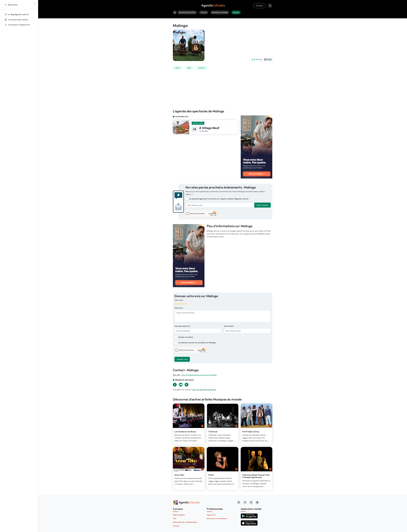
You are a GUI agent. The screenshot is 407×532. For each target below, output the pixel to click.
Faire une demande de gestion (204, 389)
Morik (211, 475)
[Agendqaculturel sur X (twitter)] (239, 502)
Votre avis (178, 308)
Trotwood (212, 431)
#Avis (189, 68)
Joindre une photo (185, 337)
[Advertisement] (222, 89)
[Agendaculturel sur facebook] (245, 502)
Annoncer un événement (217, 518)
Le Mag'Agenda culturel (17, 14)
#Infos (177, 68)
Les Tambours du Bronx (185, 431)
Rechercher (11, 5)
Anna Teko (179, 475)
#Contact (201, 68)
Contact (176, 526)
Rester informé (262, 205)
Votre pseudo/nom (182, 326)
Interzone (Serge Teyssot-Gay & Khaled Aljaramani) (256, 476)
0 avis (269, 59)
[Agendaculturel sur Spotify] (257, 502)
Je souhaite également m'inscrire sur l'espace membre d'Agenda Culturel (219, 199)
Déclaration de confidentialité (185, 522)
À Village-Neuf (209, 128)
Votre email (228, 326)
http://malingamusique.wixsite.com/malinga (199, 375)
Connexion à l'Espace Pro (17, 25)
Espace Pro (211, 515)
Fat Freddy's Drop (250, 431)
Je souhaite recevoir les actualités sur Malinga (197, 343)
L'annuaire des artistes (16, 19)
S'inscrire (259, 6)
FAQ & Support (179, 515)
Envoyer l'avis (182, 359)
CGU (174, 518)
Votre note (178, 300)
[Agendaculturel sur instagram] (251, 502)
